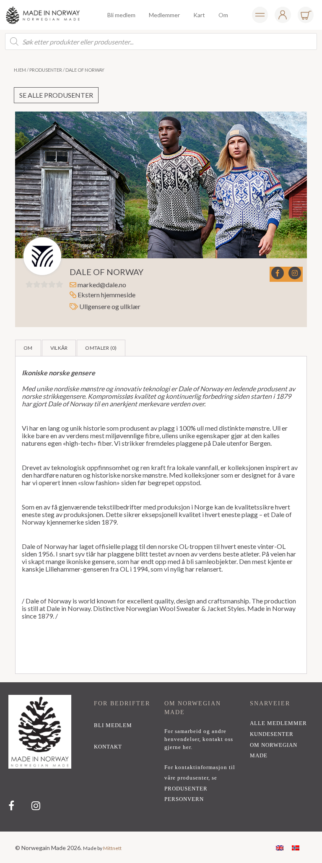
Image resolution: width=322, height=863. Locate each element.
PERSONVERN (184, 799)
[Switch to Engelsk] (280, 847)
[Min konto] (260, 14)
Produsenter (45, 70)
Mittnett (112, 848)
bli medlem (113, 725)
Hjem (20, 70)
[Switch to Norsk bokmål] (296, 847)
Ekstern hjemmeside (105, 295)
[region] (161, 757)
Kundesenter (271, 734)
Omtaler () (101, 348)
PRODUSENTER (186, 789)
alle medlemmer (278, 723)
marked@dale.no (102, 285)
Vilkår (59, 348)
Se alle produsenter (56, 95)
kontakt (108, 747)
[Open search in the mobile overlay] (161, 41)
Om (28, 348)
